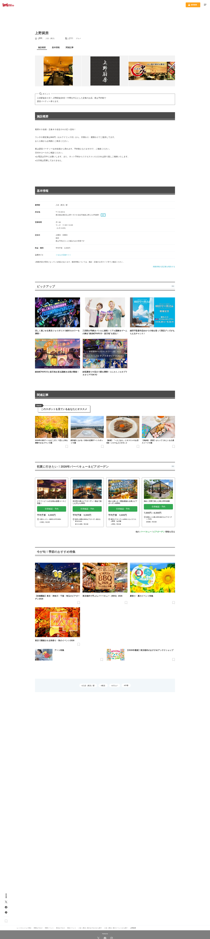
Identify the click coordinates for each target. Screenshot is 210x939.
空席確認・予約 (51, 509)
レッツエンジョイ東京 (24, 928)
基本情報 (42, 190)
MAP (103, 215)
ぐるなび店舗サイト (63, 255)
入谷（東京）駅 (89, 685)
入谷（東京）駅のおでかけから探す (90, 928)
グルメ (115, 685)
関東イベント (49, 928)
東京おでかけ (60, 928)
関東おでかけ (38, 928)
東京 (103, 685)
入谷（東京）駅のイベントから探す (116, 928)
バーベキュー (146, 531)
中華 (126, 685)
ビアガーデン (159, 531)
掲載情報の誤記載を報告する (164, 266)
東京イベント (71, 928)
